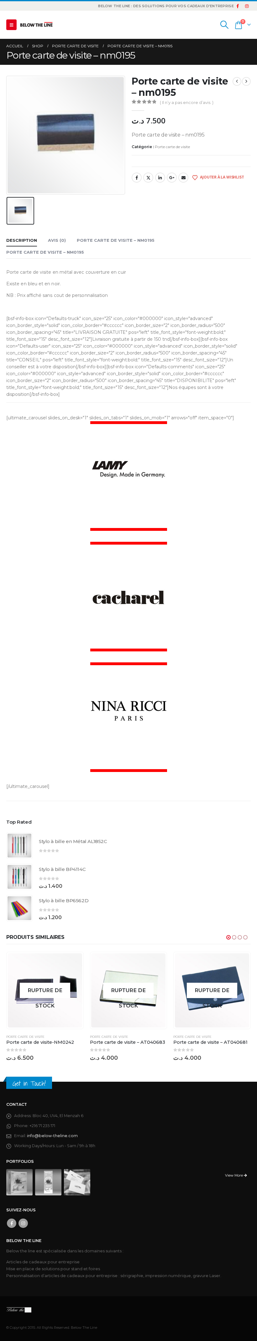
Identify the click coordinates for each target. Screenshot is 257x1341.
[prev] (237, 81)
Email (183, 178)
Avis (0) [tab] (57, 240)
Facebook (137, 178)
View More (234, 1175)
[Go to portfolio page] (19, 1182)
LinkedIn (160, 178)
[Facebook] (238, 6)
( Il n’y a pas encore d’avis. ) (186, 102)
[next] (246, 81)
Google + (172, 178)
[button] (11, 24)
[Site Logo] (36, 24)
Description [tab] (21, 240)
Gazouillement (148, 178)
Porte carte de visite (172, 146)
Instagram (23, 1223)
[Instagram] (247, 6)
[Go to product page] (19, 845)
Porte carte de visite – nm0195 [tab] (116, 240)
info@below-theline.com (52, 1135)
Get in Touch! (29, 1083)
